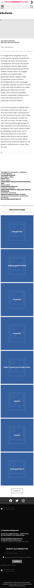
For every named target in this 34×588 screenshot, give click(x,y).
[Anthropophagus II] (17, 469)
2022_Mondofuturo (7, 47)
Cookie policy (24, 542)
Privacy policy (14, 542)
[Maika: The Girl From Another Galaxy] (17, 367)
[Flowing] (17, 435)
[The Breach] (17, 299)
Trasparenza (5, 542)
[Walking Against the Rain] (17, 265)
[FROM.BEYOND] (17, 231)
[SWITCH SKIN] (31, 2)
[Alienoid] (17, 401)
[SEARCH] (31, 7)
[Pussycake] (17, 333)
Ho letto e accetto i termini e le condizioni (18, 557)
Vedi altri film (17, 491)
